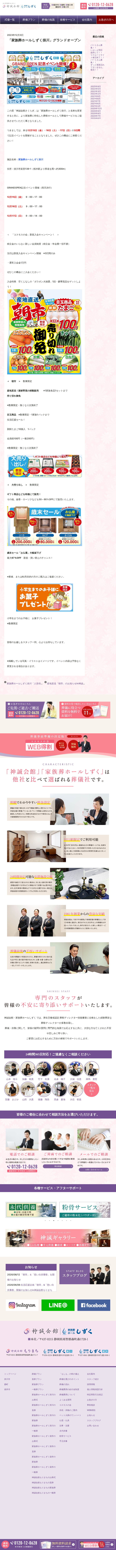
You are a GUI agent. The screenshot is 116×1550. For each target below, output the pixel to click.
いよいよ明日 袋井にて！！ (97, 51)
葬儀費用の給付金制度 (69, 1389)
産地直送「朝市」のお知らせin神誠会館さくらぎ (72, 683)
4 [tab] (58, 1220)
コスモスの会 (65, 1405)
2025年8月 (96, 86)
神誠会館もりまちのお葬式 (44, 1477)
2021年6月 (96, 103)
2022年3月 (96, 91)
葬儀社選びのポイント (69, 1379)
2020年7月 (96, 116)
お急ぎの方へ (106, 19)
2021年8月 (96, 98)
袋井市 (7, 1389)
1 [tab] (45, 1220)
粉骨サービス (65, 1436)
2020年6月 (96, 118)
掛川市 (7, 1379)
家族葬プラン (38, 1384)
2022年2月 (96, 93)
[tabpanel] (31, 1209)
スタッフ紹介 (93, 1379)
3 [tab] (53, 1220)
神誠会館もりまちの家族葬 (44, 1487)
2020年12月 (96, 108)
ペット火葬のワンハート (70, 1415)
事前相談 (91, 1405)
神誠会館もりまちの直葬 (43, 1482)
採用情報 (91, 1384)
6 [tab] (66, 1220)
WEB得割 (91, 1410)
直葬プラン (37, 1379)
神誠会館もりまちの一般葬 (44, 1493)
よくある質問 (65, 1399)
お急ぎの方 (92, 1399)
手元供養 (63, 1441)
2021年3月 (96, 106)
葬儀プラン (37, 1374)
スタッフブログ (94, 1420)
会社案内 (91, 1374)
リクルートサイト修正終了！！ (97, 56)
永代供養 (63, 1431)
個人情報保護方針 (95, 1389)
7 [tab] (70, 1220)
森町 (6, 1384)
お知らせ (91, 1415)
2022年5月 (96, 89)
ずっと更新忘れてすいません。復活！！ (97, 67)
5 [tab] (62, 1220)
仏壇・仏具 (64, 1420)
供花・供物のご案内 (68, 1410)
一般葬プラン (38, 1389)
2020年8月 (96, 113)
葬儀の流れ (64, 1384)
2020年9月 (96, 111)
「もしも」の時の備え (69, 1374)
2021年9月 (96, 96)
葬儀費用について (67, 1394)
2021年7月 (95, 101)
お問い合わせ (93, 1425)
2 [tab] (49, 1220)
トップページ (10, 1374)
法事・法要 (64, 1425)
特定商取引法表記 (95, 1394)
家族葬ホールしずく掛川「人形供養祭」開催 (29, 683)
